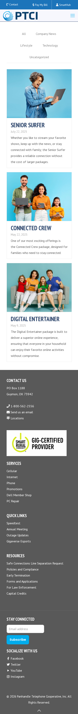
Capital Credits (16, 593)
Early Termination (18, 575)
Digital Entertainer (35, 319)
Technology (50, 45)
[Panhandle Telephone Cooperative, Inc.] (20, 15)
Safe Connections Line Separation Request (35, 563)
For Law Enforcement (21, 587)
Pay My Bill (41, 5)
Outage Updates (18, 535)
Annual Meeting (17, 529)
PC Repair (13, 501)
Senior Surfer (28, 125)
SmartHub (64, 5)
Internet (12, 477)
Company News (46, 34)
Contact (13, 4)
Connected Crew (31, 228)
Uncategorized (39, 57)
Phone (11, 483)
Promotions (14, 489)
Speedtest (13, 523)
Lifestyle (26, 45)
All (24, 34)
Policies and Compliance (23, 569)
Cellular (12, 471)
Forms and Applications (22, 581)
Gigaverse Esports (19, 541)
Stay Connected (20, 619)
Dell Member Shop (19, 495)
